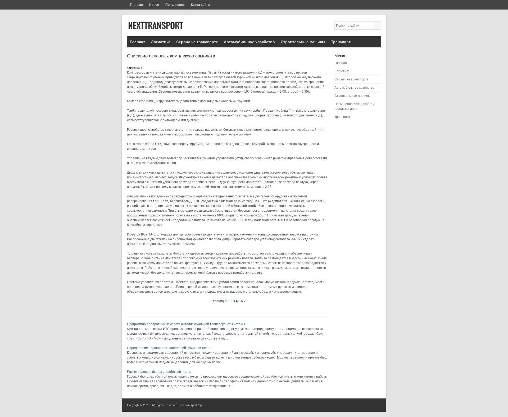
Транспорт (341, 42)
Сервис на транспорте (197, 42)
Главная (136, 5)
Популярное (175, 5)
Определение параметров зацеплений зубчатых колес (168, 348)
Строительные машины (303, 42)
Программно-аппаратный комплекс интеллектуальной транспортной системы (186, 324)
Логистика (160, 42)
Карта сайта (200, 5)
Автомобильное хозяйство (249, 42)
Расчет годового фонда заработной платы (159, 372)
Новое (154, 5)
